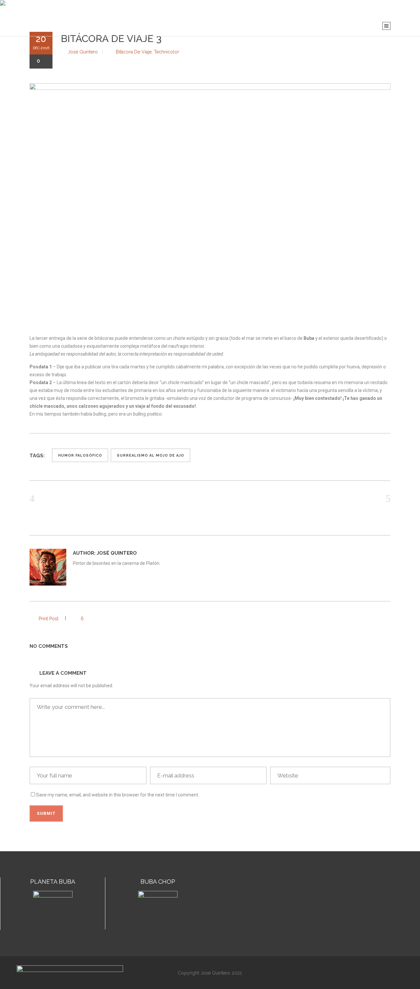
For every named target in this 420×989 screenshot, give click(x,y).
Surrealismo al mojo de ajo (150, 455)
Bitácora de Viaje (134, 51)
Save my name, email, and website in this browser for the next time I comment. (117, 794)
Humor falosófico (80, 455)
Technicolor (166, 51)
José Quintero (83, 51)
